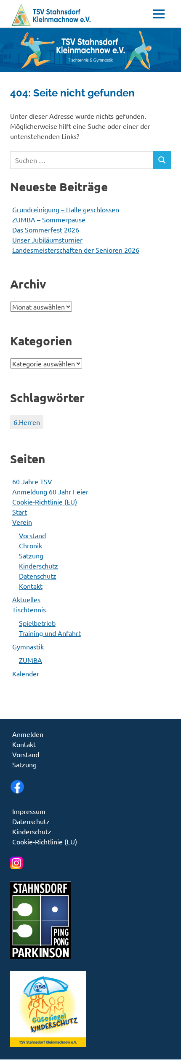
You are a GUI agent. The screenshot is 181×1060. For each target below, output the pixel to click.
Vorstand (32, 535)
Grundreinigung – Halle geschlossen (65, 209)
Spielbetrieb (37, 623)
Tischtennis (29, 609)
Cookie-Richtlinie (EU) (44, 501)
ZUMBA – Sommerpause (48, 219)
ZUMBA (30, 660)
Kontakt (31, 586)
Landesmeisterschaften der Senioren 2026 (75, 250)
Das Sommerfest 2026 (45, 229)
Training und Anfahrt (50, 633)
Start (19, 511)
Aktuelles (26, 599)
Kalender (25, 673)
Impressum (28, 811)
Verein (22, 522)
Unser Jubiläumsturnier (47, 239)
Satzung (31, 555)
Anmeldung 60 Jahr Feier (50, 491)
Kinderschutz (38, 565)
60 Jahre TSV (32, 481)
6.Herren (26, 422)
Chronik (30, 545)
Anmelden (27, 734)
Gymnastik (28, 646)
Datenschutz (37, 575)
